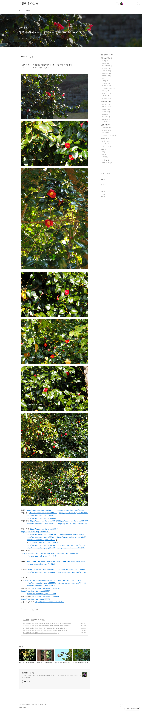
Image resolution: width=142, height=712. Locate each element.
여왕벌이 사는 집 (28, 3)
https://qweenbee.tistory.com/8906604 (41, 561)
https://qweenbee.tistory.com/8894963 (43, 513)
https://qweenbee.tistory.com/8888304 (41, 583)
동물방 (104, 149)
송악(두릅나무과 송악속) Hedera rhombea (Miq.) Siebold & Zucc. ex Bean (46, 623)
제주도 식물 (106, 106)
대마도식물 (106, 117)
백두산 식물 (106, 104)
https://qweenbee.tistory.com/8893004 (36, 553)
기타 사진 (105, 160)
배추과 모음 (106, 76)
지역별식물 (106, 101)
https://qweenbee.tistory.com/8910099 (41, 548)
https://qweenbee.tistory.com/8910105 (41, 564)
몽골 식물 (106, 112)
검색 (117, 3)
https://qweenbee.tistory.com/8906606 (44, 542)
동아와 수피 (106, 71)
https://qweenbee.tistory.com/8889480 (35, 532)
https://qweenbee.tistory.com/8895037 (35, 591)
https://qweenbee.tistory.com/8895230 (41, 534)
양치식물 (105, 91)
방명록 (28, 10)
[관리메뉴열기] (138, 3)
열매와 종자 (106, 68)
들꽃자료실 (26, 620)
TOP (121, 705)
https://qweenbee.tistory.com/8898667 (72, 569)
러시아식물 (106, 122)
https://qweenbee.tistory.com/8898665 (41, 537)
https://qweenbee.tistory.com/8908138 (41, 586)
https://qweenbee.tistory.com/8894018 (37, 580)
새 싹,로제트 (107, 66)
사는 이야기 (106, 146)
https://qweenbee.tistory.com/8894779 (73, 521)
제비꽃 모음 (106, 93)
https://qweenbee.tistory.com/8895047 (46, 596)
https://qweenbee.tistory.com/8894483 (65, 553)
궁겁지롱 (105, 132)
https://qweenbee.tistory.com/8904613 (41, 572)
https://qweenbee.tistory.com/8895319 (71, 534)
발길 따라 (106, 143)
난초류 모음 (106, 96)
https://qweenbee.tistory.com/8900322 (41, 594)
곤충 (104, 154)
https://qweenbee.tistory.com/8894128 (68, 580)
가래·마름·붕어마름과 (108, 88)
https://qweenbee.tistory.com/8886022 (72, 583)
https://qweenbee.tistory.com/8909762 (41, 545)
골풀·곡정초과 (106, 73)
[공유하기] (28, 609)
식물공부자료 (106, 127)
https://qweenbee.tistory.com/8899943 (72, 524)
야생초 (105, 61)
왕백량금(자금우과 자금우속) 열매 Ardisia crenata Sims (40, 633)
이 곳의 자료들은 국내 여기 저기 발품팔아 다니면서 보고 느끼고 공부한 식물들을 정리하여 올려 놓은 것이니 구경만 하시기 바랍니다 (51, 676)
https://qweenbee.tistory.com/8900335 (41, 518)
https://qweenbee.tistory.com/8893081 (41, 510)
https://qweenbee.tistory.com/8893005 (42, 569)
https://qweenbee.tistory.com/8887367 (46, 588)
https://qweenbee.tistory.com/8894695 (73, 513)
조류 (104, 152)
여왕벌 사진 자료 (107, 163)
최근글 (102, 173)
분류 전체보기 (107, 55)
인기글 (108, 173)
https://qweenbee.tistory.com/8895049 (42, 556)
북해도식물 (106, 114)
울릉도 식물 (106, 109)
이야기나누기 (106, 138)
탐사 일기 (106, 141)
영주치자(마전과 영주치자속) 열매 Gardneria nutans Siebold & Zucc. (44, 630)
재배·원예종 (106, 98)
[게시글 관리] (30, 609)
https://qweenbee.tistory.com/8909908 (72, 572)
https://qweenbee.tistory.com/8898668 (41, 524)
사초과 (105, 81)
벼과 (104, 78)
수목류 (32, 620)
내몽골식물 (106, 119)
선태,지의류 (106, 83)
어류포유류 (106, 157)
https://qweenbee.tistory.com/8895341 (71, 510)
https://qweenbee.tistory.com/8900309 (35, 599)
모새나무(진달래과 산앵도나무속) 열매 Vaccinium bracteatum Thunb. (44, 628)
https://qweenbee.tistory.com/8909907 (41, 515)
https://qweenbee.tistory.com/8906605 (41, 540)
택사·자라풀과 (106, 86)
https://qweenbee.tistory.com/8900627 (71, 537)
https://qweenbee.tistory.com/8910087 (71, 561)
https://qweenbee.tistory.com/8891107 (44, 529)
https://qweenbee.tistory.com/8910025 (72, 545)
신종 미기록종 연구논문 (109, 135)
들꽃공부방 (105, 125)
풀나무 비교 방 (107, 130)
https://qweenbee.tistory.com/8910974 (71, 548)
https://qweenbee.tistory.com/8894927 (49, 602)
